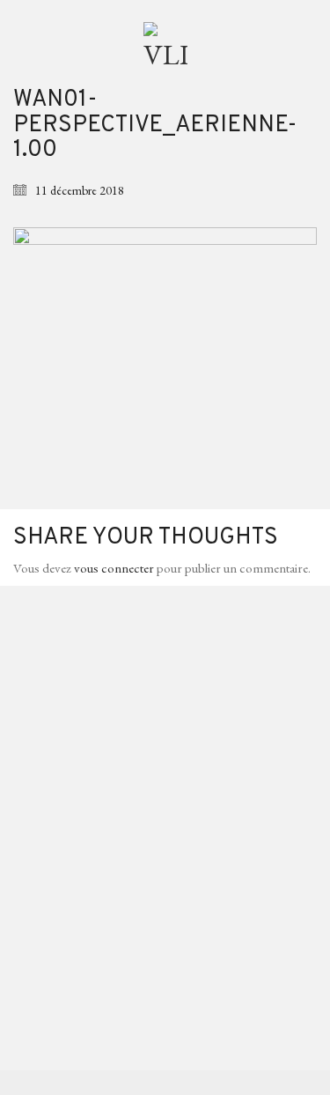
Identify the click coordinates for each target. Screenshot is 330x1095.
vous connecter (114, 567)
